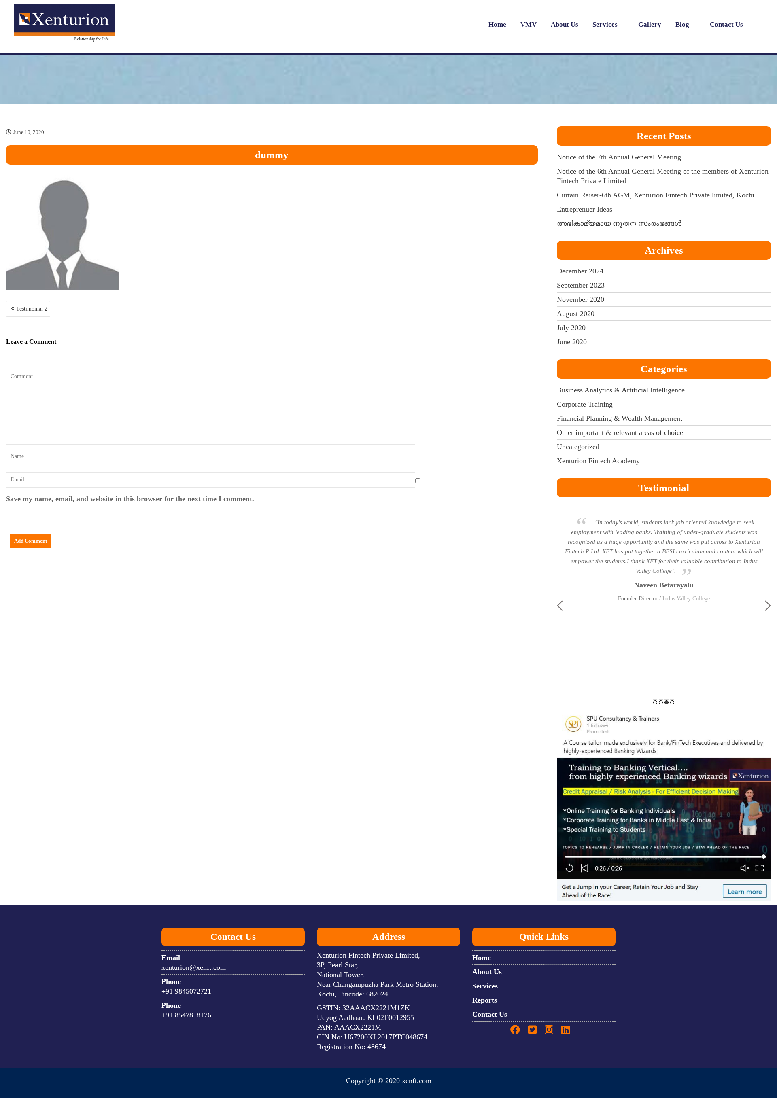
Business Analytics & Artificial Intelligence (621, 390)
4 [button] (672, 702)
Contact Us (726, 24)
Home (497, 24)
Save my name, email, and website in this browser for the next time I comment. (130, 499)
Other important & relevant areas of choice (620, 432)
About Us (564, 24)
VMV (528, 24)
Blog (682, 24)
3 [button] (666, 702)
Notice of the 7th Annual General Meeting (619, 157)
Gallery (649, 24)
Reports (484, 1000)
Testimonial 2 (31, 309)
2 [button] (661, 702)
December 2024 (580, 271)
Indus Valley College (686, 599)
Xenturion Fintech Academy (598, 461)
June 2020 (572, 342)
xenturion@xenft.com (193, 967)
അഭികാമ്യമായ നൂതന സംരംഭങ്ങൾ (619, 223)
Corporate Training (585, 404)
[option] (664, 555)
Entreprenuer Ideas (584, 209)
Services (605, 24)
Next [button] (768, 605)
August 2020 (575, 313)
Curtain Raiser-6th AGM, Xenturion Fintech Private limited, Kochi (655, 195)
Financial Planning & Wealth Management (619, 418)
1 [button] (655, 702)
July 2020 (571, 328)
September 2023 (581, 285)
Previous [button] (560, 605)
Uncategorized (578, 447)
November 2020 (580, 299)
